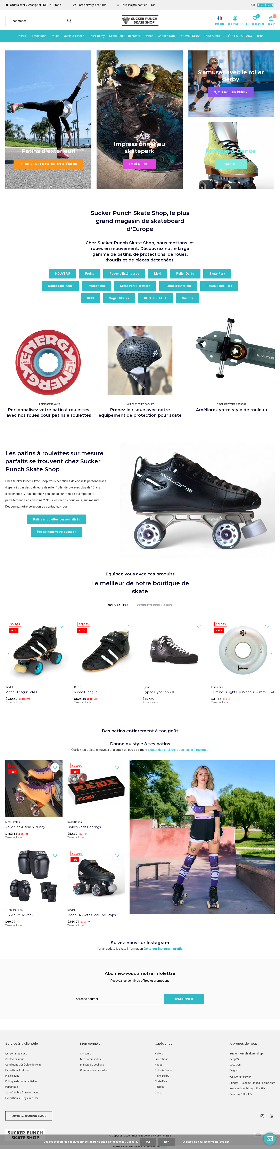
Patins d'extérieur (178, 286)
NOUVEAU (62, 273)
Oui (148, 1141)
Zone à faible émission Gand (22, 1092)
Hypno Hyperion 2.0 (158, 692)
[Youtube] (271, 1116)
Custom (187, 298)
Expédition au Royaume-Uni (21, 1098)
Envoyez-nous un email (28, 1115)
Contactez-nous (14, 1059)
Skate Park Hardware (135, 286)
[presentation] (8, 654)
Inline (259, 36)
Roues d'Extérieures (124, 273)
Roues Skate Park (219, 286)
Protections (38, 36)
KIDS (90, 298)
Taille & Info (212, 36)
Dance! (231, 164)
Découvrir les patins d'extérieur (48, 164)
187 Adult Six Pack (19, 915)
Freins (89, 273)
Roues (55, 36)
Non (166, 1141)
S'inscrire (85, 1053)
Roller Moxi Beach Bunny (25, 827)
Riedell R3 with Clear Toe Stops (91, 915)
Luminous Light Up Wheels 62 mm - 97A (242, 692)
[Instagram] (262, 1116)
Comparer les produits (93, 1070)
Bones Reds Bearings (84, 827)
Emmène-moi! (139, 164)
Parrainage (11, 1086)
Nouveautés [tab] (118, 605)
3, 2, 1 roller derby (230, 92)
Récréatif (134, 36)
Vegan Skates (119, 298)
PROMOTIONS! (190, 36)
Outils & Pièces (74, 36)
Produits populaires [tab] (154, 605)
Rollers (21, 36)
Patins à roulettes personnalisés (56, 519)
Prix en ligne (12, 1075)
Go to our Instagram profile (163, 948)
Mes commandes (90, 1059)
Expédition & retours (17, 1070)
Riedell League (86, 692)
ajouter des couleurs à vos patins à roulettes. (178, 750)
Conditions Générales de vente (23, 1064)
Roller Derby (97, 36)
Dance (149, 36)
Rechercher (69, 21)
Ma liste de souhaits (92, 1064)
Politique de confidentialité (21, 1081)
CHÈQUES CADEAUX (238, 36)
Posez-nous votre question (56, 532)
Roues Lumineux (60, 286)
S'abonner (184, 999)
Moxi (157, 273)
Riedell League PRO (21, 692)
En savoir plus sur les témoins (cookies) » (207, 1141)
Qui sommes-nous (16, 1053)
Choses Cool (166, 36)
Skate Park (116, 36)
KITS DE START (155, 298)
